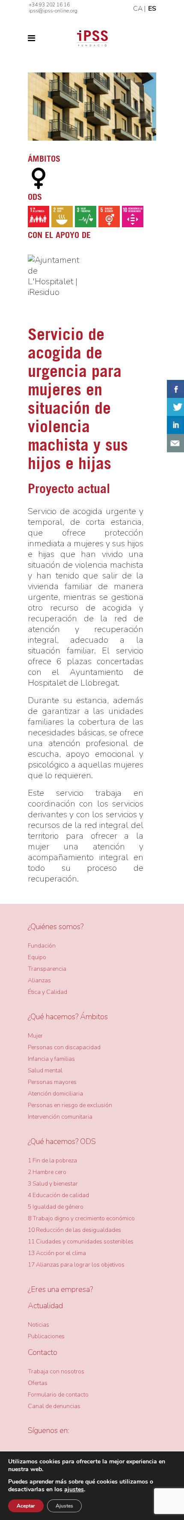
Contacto (42, 1352)
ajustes (74, 1489)
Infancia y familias (51, 1059)
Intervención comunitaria (60, 1117)
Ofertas (37, 1383)
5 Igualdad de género (55, 1207)
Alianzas (39, 980)
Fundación (42, 946)
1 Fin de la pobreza (52, 1160)
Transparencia (47, 969)
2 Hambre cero (47, 1172)
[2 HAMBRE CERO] (62, 216)
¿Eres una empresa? (60, 1289)
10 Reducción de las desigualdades (74, 1230)
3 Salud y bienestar (53, 1184)
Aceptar (26, 1505)
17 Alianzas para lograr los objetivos (76, 1265)
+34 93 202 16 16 (49, 4)
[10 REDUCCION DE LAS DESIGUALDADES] (132, 216)
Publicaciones (46, 1336)
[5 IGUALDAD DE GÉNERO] (109, 216)
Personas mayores (52, 1082)
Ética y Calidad (47, 992)
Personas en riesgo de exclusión (70, 1105)
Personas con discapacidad (64, 1047)
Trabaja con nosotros (56, 1371)
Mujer (35, 1036)
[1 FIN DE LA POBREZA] (38, 216)
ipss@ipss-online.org (53, 10)
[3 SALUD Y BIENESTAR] (85, 216)
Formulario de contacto (58, 1395)
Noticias (38, 1325)
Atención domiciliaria (55, 1094)
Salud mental (45, 1070)
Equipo (37, 957)
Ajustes (64, 1505)
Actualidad (45, 1305)
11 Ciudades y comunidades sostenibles (81, 1241)
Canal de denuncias (54, 1406)
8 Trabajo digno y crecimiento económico (81, 1218)
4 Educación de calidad (58, 1195)
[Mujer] (38, 178)
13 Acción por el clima (57, 1253)
